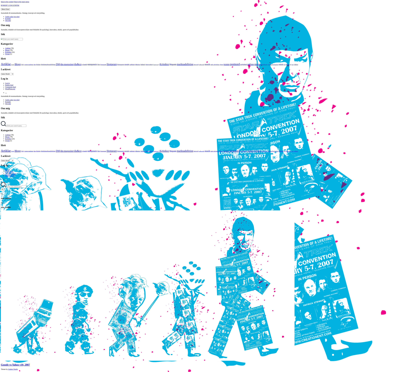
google (126, 64)
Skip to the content (7, 2)
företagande (103, 64)
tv (290, 64)
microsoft (196, 64)
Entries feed (9, 85)
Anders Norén (13, 369)
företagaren (120, 64)
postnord (235, 64)
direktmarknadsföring (48, 64)
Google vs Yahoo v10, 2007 (15, 364)
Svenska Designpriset (273, 64)
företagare (112, 64)
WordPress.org (10, 89)
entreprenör (92, 64)
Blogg (7, 50)
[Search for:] (3, 126)
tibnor (288, 64)
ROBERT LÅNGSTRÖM (10, 5)
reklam (250, 64)
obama (221, 64)
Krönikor (8, 52)
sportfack (264, 64)
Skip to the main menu (21, 2)
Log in (7, 83)
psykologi (243, 64)
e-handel (84, 64)
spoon (257, 64)
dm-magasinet (67, 64)
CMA (22, 64)
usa (292, 64)
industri (143, 64)
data (35, 64)
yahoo (296, 64)
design (38, 64)
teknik (281, 64)
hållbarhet (137, 64)
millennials (201, 64)
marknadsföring (185, 64)
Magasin (172, 64)
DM (58, 64)
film (98, 64)
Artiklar (7, 48)
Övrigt (7, 54)
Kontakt (8, 19)
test (284, 64)
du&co (78, 64)
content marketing (28, 64)
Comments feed (10, 87)
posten (227, 64)
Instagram (155, 64)
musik (207, 64)
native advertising (215, 64)
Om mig (8, 20)
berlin (12, 64)
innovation (149, 64)
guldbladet (132, 64)
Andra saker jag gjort (12, 17)
